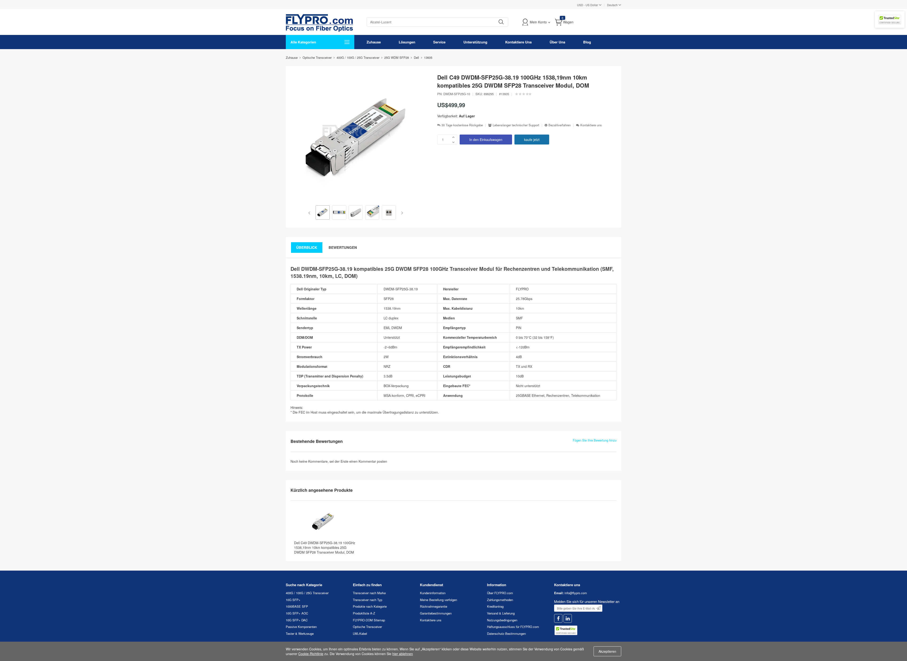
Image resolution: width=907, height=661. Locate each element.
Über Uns (557, 42)
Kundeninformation (432, 593)
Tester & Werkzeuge (300, 633)
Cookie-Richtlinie (310, 653)
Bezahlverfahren (559, 125)
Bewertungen (343, 247)
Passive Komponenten (301, 626)
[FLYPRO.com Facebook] (558, 618)
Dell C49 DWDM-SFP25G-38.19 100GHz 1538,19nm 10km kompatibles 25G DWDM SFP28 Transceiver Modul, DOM (324, 547)
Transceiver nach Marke (369, 593)
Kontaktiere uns (591, 125)
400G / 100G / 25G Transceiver (307, 593)
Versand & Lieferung (501, 613)
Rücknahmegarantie (433, 606)
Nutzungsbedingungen (502, 620)
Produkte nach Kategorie (370, 606)
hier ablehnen (402, 653)
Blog (587, 42)
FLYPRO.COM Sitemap (369, 620)
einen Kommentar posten (368, 461)
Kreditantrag (495, 606)
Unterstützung (475, 42)
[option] (322, 212)
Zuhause (374, 42)
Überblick (306, 247)
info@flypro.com (576, 593)
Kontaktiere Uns (518, 42)
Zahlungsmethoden (500, 599)
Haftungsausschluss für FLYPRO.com (513, 626)
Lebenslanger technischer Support (516, 125)
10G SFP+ (293, 599)
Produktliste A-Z (364, 613)
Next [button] (401, 213)
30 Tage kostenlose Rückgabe (462, 125)
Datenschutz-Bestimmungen (506, 633)
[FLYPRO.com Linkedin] (568, 618)
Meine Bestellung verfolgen (438, 599)
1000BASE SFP (297, 606)
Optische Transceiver (367, 626)
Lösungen (407, 42)
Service (439, 42)
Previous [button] (310, 213)
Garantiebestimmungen (436, 613)
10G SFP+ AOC (297, 613)
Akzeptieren (607, 651)
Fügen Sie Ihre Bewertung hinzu (594, 440)
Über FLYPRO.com (500, 593)
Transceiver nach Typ (367, 599)
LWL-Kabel (360, 633)
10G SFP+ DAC (297, 620)
